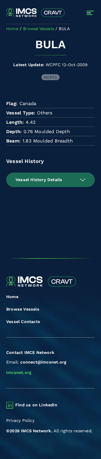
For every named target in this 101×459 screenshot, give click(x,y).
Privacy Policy (20, 420)
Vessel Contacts (23, 321)
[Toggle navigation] (90, 12)
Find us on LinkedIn (36, 404)
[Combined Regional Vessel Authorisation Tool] (35, 13)
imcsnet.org (18, 372)
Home (12, 296)
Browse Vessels (22, 309)
